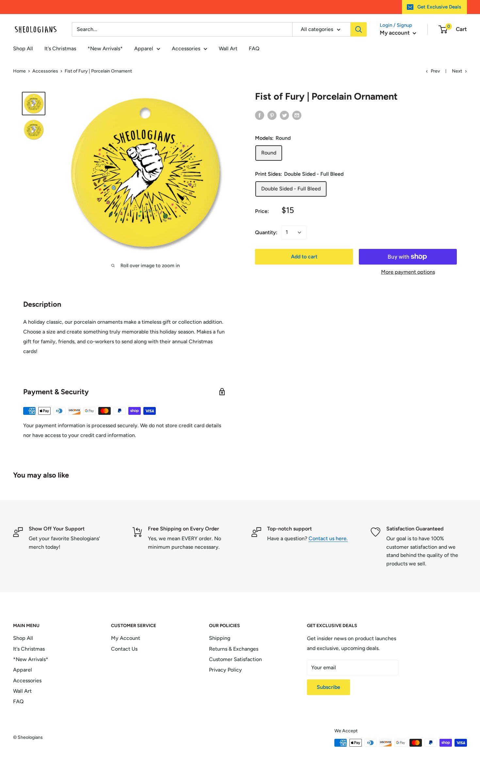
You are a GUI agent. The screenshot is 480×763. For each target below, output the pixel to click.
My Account (125, 638)
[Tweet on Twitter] (284, 115)
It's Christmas (60, 48)
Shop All (23, 48)
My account (395, 32)
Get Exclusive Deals (439, 7)
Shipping (219, 638)
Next (457, 71)
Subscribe (328, 687)
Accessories (186, 48)
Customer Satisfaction (235, 659)
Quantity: (266, 232)
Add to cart (304, 256)
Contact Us (124, 649)
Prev (435, 71)
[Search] (358, 29)
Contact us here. (328, 538)
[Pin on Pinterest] (272, 115)
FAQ (254, 48)
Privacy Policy (225, 670)
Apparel (143, 48)
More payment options (408, 272)
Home (19, 71)
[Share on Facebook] (259, 115)
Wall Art (228, 48)
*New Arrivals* (105, 48)
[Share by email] (296, 115)
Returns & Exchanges (233, 649)
